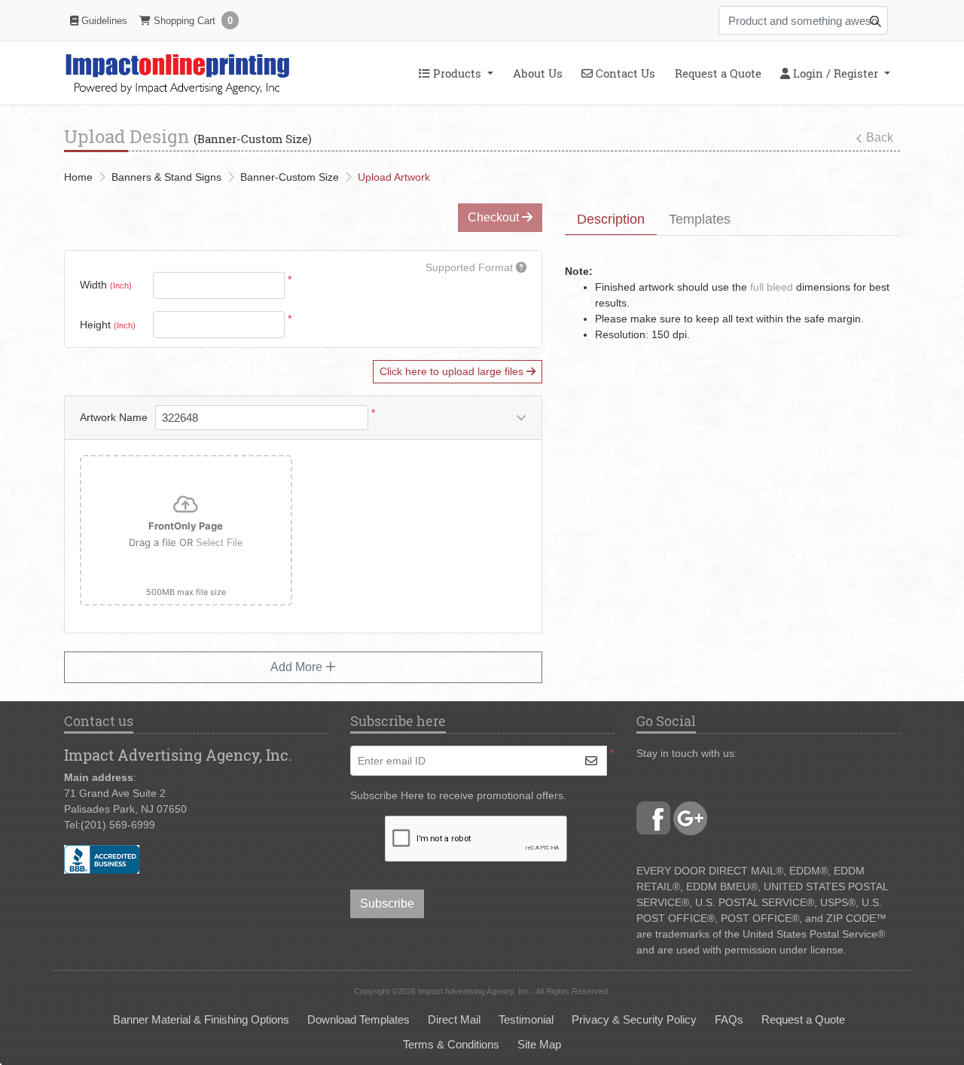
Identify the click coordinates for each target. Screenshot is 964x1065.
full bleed (771, 287)
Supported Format (471, 267)
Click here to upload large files (453, 371)
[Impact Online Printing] (177, 73)
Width (106, 285)
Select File (219, 543)
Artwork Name (114, 417)
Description (611, 219)
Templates (700, 219)
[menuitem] (455, 73)
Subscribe (387, 903)
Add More (297, 667)
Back (879, 137)
